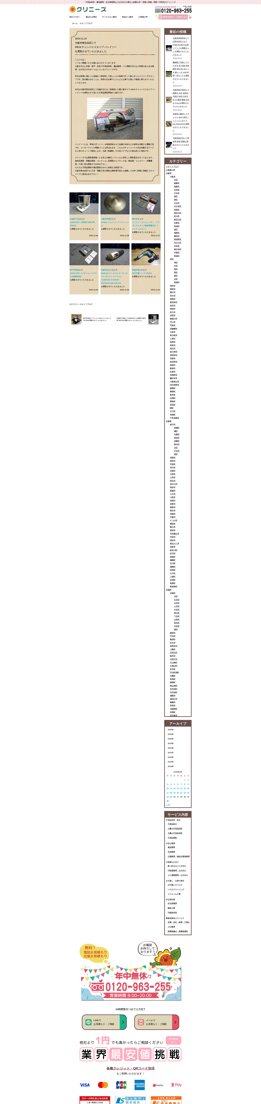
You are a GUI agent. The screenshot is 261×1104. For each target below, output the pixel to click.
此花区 (177, 190)
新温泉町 (173, 587)
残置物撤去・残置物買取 (178, 931)
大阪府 (168, 173)
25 (171, 797)
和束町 (172, 679)
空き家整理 (172, 903)
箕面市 (172, 289)
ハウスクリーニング (176, 889)
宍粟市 (172, 517)
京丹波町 (173, 689)
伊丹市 (172, 468)
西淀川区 (177, 213)
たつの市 (173, 520)
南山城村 (173, 686)
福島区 (177, 187)
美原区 (177, 282)
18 (171, 793)
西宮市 (172, 461)
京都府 (168, 590)
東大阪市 (173, 335)
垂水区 (177, 444)
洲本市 (172, 540)
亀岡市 (172, 639)
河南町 (172, 415)
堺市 (172, 259)
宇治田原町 (174, 672)
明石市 (172, 481)
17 (168, 793)
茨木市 (172, 296)
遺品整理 (171, 847)
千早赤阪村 (174, 418)
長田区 (177, 438)
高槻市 (172, 299)
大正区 (177, 203)
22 (185, 793)
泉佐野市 (173, 362)
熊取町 (172, 401)
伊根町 (172, 712)
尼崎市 (172, 458)
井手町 (172, 669)
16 (188, 788)
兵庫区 (177, 434)
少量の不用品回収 (175, 829)
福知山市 (173, 699)
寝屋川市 (173, 319)
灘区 (176, 431)
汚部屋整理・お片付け (177, 871)
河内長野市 (174, 385)
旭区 (176, 230)
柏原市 (172, 342)
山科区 (177, 620)
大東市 (172, 332)
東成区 (177, 226)
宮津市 (172, 706)
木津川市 (173, 659)
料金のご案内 (127, 17)
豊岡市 (172, 524)
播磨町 (172, 560)
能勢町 (172, 388)
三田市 (172, 477)
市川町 (172, 563)
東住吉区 (177, 249)
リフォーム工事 (174, 894)
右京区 (177, 603)
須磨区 (177, 441)
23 (188, 793)
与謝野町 (173, 709)
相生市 (172, 510)
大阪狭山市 (174, 382)
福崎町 (172, 567)
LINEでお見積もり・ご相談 (104, 1022)
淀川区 (177, 216)
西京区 (177, 623)
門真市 (172, 325)
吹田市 (172, 306)
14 (181, 788)
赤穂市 (172, 514)
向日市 (172, 643)
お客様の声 (143, 17)
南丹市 (172, 656)
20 (178, 793)
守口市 (172, 322)
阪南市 (172, 368)
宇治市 (172, 636)
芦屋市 (172, 464)
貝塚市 (172, 358)
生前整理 (171, 852)
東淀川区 (177, 220)
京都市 (172, 593)
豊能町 (172, 391)
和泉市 (172, 345)
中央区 (177, 193)
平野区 (177, 253)
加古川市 (173, 484)
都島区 (177, 183)
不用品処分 (172, 824)
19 (174, 793)
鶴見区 (177, 236)
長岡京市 (173, 646)
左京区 (177, 600)
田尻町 (172, 405)
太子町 (172, 411)
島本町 (172, 395)
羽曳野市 (173, 375)
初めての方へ (74, 17)
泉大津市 (173, 352)
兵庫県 (168, 421)
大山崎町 (173, 663)
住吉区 (177, 246)
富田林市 (173, 302)
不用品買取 (172, 838)
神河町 (172, 570)
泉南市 (172, 365)
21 (181, 793)
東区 (176, 269)
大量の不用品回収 (175, 833)
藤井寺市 (173, 378)
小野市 (172, 497)
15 (185, 788)
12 (174, 788)
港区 (176, 200)
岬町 (172, 408)
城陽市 (172, 696)
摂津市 (172, 309)
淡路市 (172, 547)
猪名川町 (173, 550)
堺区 (176, 263)
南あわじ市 (174, 544)
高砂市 (172, 487)
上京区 (177, 606)
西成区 (177, 256)
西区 (176, 196)
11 (171, 788)
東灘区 (177, 428)
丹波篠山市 (174, 534)
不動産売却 (172, 913)
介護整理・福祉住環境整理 (179, 856)
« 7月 (168, 805)
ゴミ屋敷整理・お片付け (178, 875)
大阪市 (172, 177)
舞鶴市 (172, 702)
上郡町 (172, 577)
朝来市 (172, 530)
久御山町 (173, 666)
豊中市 (172, 292)
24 (168, 797)
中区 (176, 266)
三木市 (172, 494)
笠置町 (172, 676)
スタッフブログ (86, 304)
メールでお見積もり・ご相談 (156, 1022)
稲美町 (172, 557)
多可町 (172, 553)
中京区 (177, 610)
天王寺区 (177, 206)
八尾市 (172, 339)
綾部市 (172, 633)
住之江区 (177, 243)
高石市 (172, 349)
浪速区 (177, 210)
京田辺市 (173, 653)
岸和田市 (173, 355)
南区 (176, 276)
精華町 (172, 682)
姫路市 (172, 507)
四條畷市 (173, 329)
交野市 (172, 315)
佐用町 (172, 580)
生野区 (177, 223)
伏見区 (177, 626)
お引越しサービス (175, 885)
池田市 (172, 286)
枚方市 (172, 312)
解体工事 (171, 908)
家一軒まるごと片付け (177, 866)
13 (178, 788)
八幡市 (172, 649)
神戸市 (172, 425)
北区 (176, 180)
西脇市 (172, 491)
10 (168, 788)
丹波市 (172, 537)
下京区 (177, 616)
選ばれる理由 (91, 17)
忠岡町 (172, 398)
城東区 (177, 233)
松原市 (172, 372)
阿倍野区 (177, 239)
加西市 (172, 501)
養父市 (172, 527)
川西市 (172, 474)
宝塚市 (172, 471)
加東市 (172, 504)
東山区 (177, 613)
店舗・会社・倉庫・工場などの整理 (179, 924)
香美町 (172, 583)
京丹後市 (173, 715)
